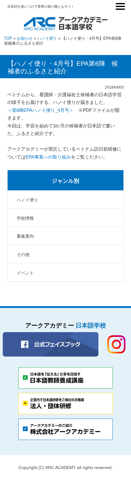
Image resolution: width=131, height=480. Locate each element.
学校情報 (25, 218)
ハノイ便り (47, 38)
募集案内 (25, 236)
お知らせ (25, 38)
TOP (8, 38)
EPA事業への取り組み (48, 156)
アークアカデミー (65, 325)
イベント (25, 272)
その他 (23, 254)
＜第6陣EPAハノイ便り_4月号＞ (40, 110)
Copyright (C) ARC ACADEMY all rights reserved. (66, 467)
